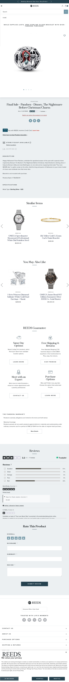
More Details (34, 431)
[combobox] (32, 12)
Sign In (62, 6)
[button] (23, 89)
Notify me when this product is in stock (34, 115)
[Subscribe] (45, 609)
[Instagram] (45, 620)
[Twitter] (34, 620)
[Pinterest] (29, 620)
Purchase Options (11, 639)
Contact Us (7, 628)
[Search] (66, 12)
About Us (6, 634)
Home (5, 18)
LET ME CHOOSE (9, 678)
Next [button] (51, 2)
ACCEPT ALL (39, 678)
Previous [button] (18, 2)
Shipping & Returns (11, 645)
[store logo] (34, 6)
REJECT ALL (57, 678)
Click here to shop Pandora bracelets (15, 135)
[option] (34, 1)
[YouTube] (40, 620)
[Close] (66, 652)
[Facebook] (24, 620)
